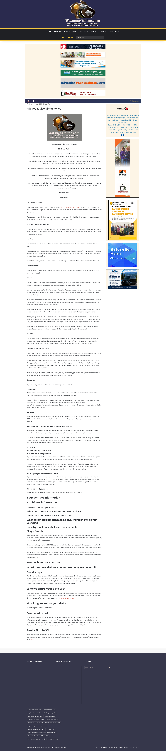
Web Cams (57, 31)
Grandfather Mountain (52, 722)
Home (49, 31)
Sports (74, 31)
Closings (102, 31)
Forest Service (52, 719)
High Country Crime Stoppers (37, 726)
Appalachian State (34, 709)
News (66, 31)
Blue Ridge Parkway (35, 716)
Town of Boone (42, 736)
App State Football (34, 713)
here (32, 639)
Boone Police (49, 716)
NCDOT (50, 729)
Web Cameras (124, 747)
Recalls (31, 736)
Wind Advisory (52, 739)
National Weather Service (36, 729)
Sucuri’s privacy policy (66, 598)
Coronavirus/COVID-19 (36, 719)
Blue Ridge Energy (50, 713)
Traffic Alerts (134, 747)
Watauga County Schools (36, 739)
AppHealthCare (49, 709)
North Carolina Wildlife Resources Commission (42, 732)
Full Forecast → (134, 101)
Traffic (93, 31)
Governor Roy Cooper (35, 722)
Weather (83, 31)
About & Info (113, 31)
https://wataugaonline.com (70, 207)
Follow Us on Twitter (63, 661)
